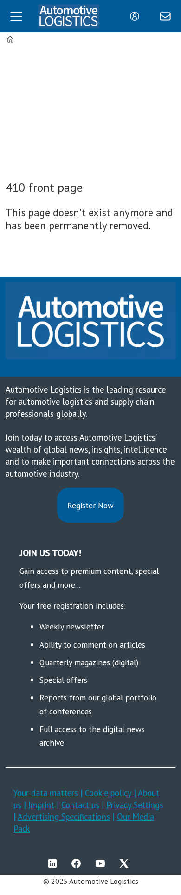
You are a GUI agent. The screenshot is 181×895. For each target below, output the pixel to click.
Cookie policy (109, 792)
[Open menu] (16, 16)
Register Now (90, 505)
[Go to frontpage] (68, 16)
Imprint (41, 805)
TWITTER (126, 863)
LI (55, 863)
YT (102, 863)
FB (78, 863)
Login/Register (137, 16)
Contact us (80, 805)
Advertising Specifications (64, 816)
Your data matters (45, 792)
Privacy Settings (134, 805)
